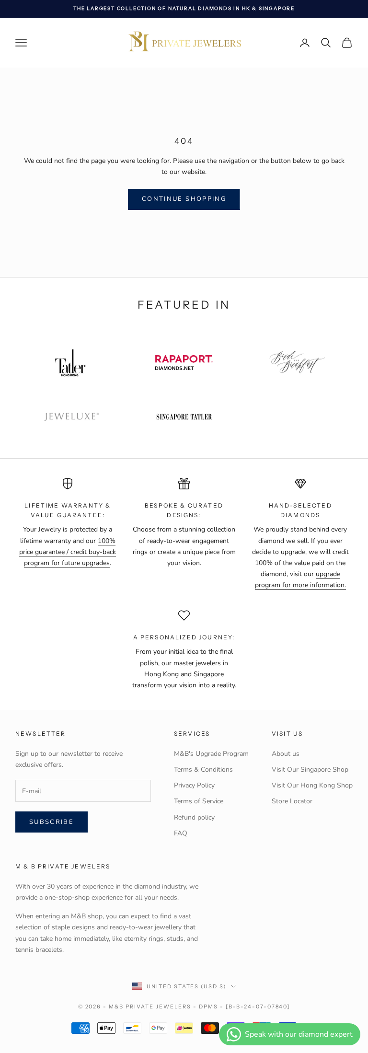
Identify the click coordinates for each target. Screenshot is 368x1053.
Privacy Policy (194, 785)
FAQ (180, 833)
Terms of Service (198, 801)
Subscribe (51, 822)
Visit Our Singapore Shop (310, 769)
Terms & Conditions (203, 769)
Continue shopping (184, 199)
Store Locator (292, 801)
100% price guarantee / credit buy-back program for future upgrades (67, 551)
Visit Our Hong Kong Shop (312, 785)
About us (285, 753)
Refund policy (194, 817)
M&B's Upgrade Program (211, 753)
